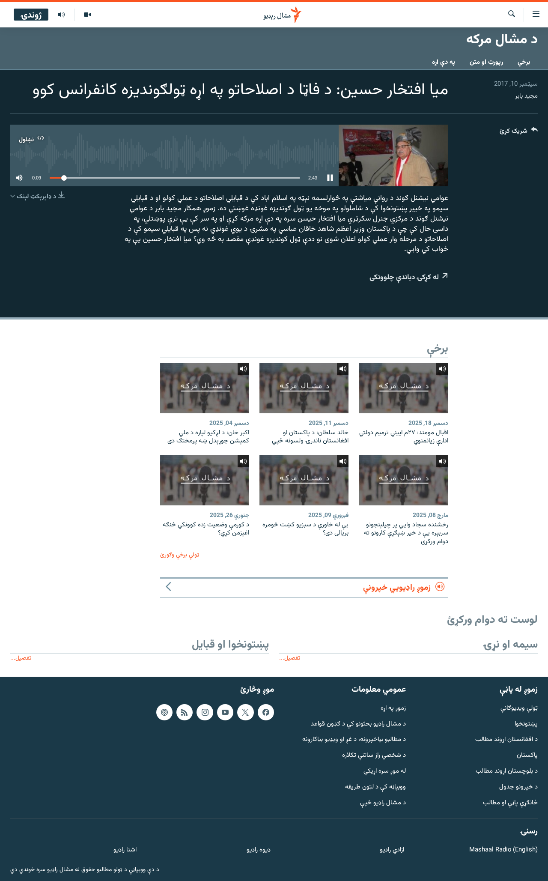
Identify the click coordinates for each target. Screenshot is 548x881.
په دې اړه (443, 62)
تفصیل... (289, 658)
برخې (524, 62)
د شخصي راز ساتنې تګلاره (374, 755)
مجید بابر (526, 96)
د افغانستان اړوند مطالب (506, 739)
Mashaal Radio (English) (503, 850)
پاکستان (527, 755)
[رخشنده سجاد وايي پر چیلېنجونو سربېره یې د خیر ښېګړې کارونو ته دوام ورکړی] (403, 480)
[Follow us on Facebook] (266, 712)
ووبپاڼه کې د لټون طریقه (375, 786)
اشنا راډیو (125, 850)
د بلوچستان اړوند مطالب (507, 771)
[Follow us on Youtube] (225, 712)
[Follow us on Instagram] (205, 712)
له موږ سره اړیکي (384, 771)
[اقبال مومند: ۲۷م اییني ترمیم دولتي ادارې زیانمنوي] (403, 388)
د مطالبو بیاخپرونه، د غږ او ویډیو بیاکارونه (354, 739)
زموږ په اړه (393, 708)
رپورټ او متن (486, 62)
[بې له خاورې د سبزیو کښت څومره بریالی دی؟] (303, 480)
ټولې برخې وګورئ (179, 555)
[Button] (519, 133)
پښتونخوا (526, 724)
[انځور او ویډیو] (87, 15)
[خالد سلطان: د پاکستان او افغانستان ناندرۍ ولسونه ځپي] (303, 388)
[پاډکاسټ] (164, 712)
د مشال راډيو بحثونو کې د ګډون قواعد (358, 724)
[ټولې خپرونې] (61, 15)
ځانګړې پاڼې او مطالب (510, 802)
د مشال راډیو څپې (383, 802)
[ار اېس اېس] (184, 712)
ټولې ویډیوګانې (519, 708)
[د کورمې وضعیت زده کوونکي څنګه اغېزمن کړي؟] (204, 480)
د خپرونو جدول (518, 786)
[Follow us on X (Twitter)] (245, 712)
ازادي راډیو (392, 850)
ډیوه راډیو (258, 850)
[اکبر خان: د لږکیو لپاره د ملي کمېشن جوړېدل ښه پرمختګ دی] (204, 388)
